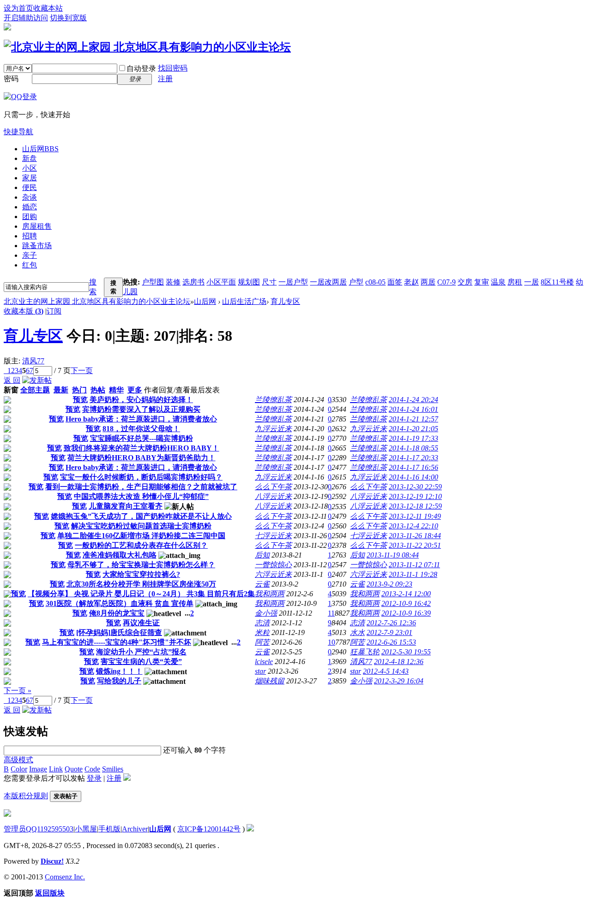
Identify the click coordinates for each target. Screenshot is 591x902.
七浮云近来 (273, 536)
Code (92, 769)
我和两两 (269, 594)
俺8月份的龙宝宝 (117, 613)
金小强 (266, 613)
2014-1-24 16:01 (413, 409)
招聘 (29, 236)
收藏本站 (48, 8)
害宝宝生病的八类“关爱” (141, 661)
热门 (79, 390)
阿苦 (262, 642)
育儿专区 (285, 301)
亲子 (29, 255)
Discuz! (52, 861)
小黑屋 (86, 829)
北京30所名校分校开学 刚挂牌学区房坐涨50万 (141, 584)
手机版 (109, 829)
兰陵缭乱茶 (273, 400)
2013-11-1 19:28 (413, 574)
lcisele (264, 661)
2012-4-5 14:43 (386, 671)
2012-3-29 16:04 (398, 681)
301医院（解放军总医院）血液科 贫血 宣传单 (119, 603)
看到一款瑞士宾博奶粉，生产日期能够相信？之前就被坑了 (141, 487)
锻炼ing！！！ (119, 671)
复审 (481, 282)
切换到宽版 (68, 18)
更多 (134, 390)
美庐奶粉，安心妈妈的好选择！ (141, 400)
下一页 (82, 370)
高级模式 (18, 760)
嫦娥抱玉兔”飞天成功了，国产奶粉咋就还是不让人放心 (141, 516)
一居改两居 (328, 282)
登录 (94, 778)
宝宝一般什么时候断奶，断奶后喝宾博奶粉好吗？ (141, 477)
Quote (74, 769)
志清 (262, 623)
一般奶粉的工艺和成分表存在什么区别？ (141, 545)
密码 (11, 79)
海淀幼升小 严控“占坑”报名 (141, 652)
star (260, 671)
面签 (394, 282)
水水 (357, 632)
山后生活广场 (244, 301)
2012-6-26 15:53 (391, 642)
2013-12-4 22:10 (413, 526)
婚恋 (29, 207)
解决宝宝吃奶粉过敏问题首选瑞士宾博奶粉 (141, 526)
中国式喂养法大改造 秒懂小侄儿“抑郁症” (141, 496)
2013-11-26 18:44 (415, 536)
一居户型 (293, 282)
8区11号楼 (557, 282)
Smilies (112, 769)
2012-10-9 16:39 (406, 613)
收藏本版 (23, 311)
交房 (465, 282)
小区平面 (221, 282)
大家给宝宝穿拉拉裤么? (141, 574)
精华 (116, 390)
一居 (531, 282)
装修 (173, 282)
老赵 (411, 282)
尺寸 (269, 282)
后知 (262, 555)
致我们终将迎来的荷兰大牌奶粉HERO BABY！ (141, 448)
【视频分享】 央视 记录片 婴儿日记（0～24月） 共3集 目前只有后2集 (141, 594)
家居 (29, 178)
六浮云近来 (273, 574)
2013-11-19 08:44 (393, 555)
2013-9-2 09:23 (389, 584)
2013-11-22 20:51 (415, 545)
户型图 (153, 282)
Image (38, 769)
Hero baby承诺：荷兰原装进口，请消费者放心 (141, 419)
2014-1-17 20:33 (413, 458)
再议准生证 (141, 623)
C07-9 (446, 282)
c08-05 (375, 282)
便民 (29, 187)
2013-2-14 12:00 (406, 594)
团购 (29, 216)
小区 (29, 168)
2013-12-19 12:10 (415, 496)
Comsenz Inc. (65, 877)
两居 (428, 282)
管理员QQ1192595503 (38, 829)
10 (331, 642)
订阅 (54, 311)
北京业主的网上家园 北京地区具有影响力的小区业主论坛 (97, 301)
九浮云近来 (273, 429)
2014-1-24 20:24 (413, 400)
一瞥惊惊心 (273, 565)
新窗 (11, 390)
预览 (80, 400)
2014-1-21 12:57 (413, 419)
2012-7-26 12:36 (391, 623)
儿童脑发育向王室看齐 (126, 506)
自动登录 (141, 68)
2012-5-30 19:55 (406, 652)
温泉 (498, 282)
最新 (61, 390)
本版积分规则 (26, 796)
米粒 (262, 632)
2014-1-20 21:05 (413, 429)
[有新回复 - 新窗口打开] (7, 401)
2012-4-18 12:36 (398, 661)
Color (19, 769)
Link (56, 769)
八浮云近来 (273, 496)
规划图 (249, 282)
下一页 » (17, 690)
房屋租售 (37, 226)
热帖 (97, 390)
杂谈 (29, 197)
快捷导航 (18, 132)
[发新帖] (37, 380)
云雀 (262, 584)
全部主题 (35, 390)
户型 (356, 282)
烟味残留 (269, 681)
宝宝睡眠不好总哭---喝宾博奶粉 (141, 438)
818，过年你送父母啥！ (141, 429)
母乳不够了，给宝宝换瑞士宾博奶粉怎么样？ (141, 565)
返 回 (12, 380)
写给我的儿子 (119, 681)
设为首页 (18, 8)
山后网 (40, 149)
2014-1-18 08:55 (413, 448)
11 (331, 613)
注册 (165, 79)
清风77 (33, 361)
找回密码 (172, 68)
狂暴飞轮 (365, 652)
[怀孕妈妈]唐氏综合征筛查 (119, 632)
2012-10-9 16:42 (406, 603)
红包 (29, 265)
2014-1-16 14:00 (413, 477)
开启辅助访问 (26, 18)
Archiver (135, 829)
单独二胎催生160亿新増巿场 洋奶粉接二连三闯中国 (141, 536)
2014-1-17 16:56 (413, 467)
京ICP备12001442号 (209, 829)
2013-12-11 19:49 (415, 516)
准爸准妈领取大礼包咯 (120, 555)
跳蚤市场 (37, 245)
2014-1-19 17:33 (413, 438)
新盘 (29, 158)
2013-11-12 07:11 (414, 565)
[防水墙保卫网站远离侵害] (250, 829)
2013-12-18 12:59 (415, 506)
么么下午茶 (273, 487)
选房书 (193, 282)
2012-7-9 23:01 (389, 632)
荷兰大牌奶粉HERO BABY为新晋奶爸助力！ (141, 458)
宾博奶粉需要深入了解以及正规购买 (141, 409)
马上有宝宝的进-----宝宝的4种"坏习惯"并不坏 (116, 642)
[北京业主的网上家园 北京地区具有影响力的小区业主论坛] (147, 47)
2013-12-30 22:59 (415, 487)
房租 (514, 282)
